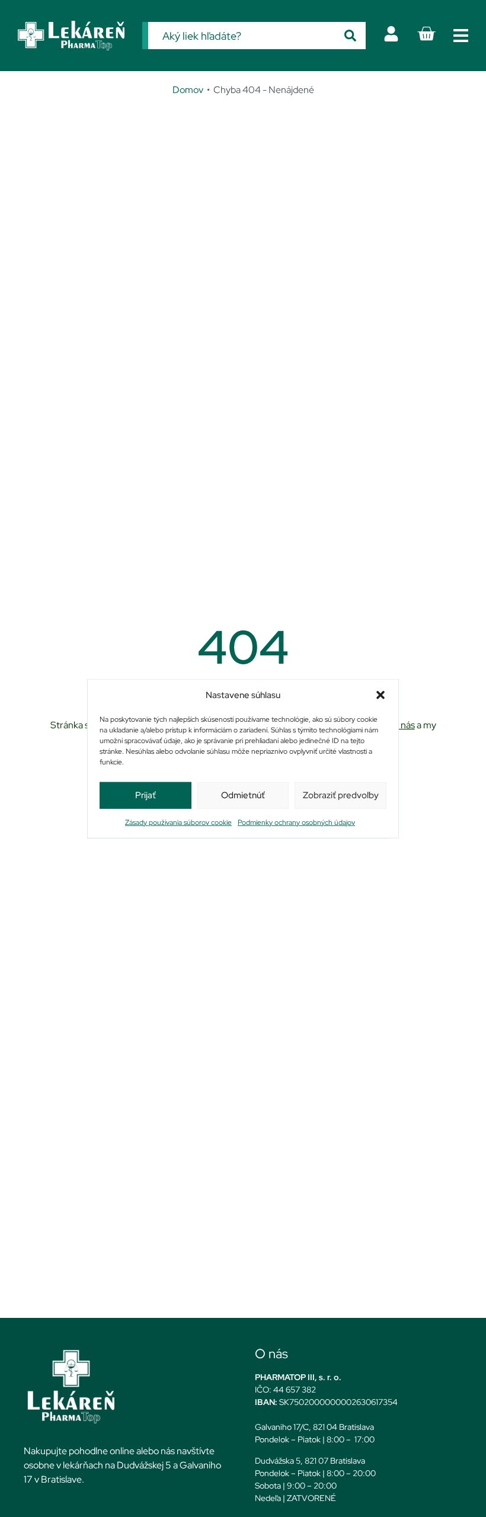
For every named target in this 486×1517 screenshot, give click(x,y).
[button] (380, 695)
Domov (187, 90)
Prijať (145, 795)
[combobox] (241, 35)
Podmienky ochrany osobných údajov (296, 822)
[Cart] (426, 33)
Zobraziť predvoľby (341, 795)
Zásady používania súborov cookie (178, 822)
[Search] (350, 35)
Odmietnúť (243, 795)
